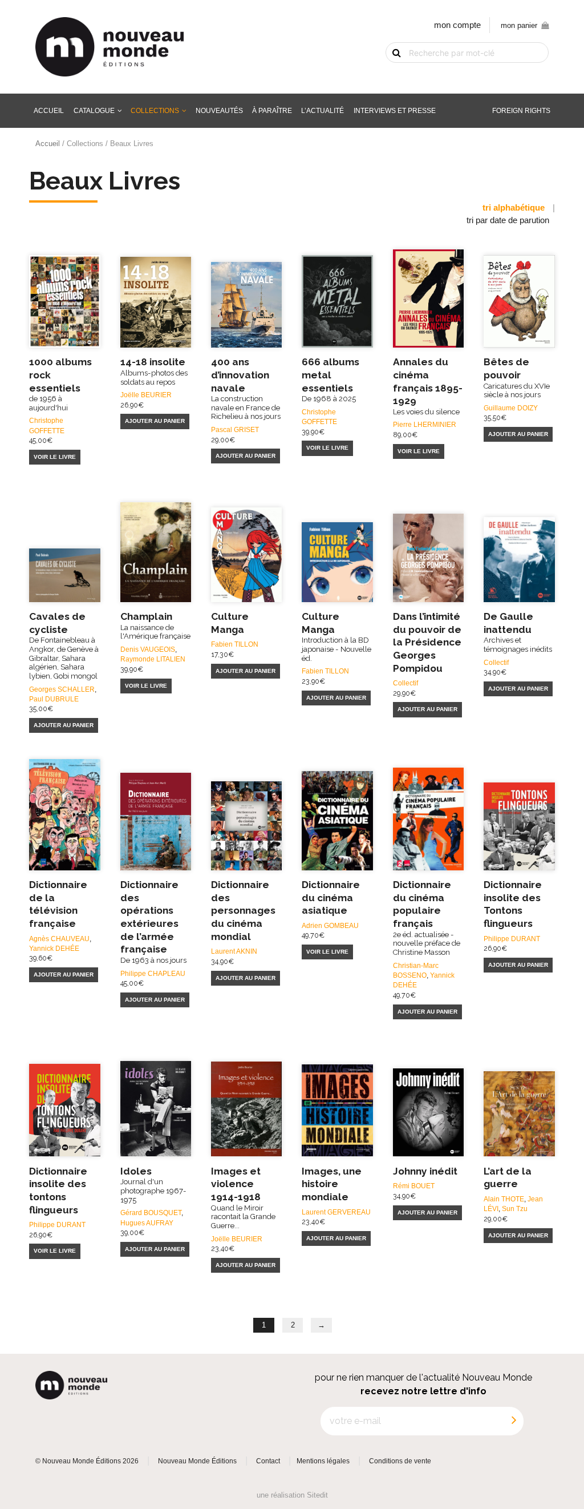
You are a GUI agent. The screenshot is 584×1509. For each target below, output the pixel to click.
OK (389, 71)
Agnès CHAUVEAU (59, 938)
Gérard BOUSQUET (150, 1212)
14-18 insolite (154, 371)
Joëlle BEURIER (146, 394)
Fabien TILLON (234, 644)
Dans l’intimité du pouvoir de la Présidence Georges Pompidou (427, 642)
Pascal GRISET (235, 429)
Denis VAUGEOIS (147, 649)
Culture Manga (336, 637)
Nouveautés (219, 110)
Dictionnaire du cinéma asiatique (331, 897)
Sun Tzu (515, 1208)
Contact (268, 1461)
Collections (155, 110)
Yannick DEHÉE (54, 948)
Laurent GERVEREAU (336, 1212)
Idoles (153, 1184)
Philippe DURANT (512, 938)
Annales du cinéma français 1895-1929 (428, 386)
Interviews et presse (395, 110)
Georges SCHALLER (62, 689)
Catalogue (94, 110)
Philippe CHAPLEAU (152, 973)
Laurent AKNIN (234, 951)
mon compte (457, 25)
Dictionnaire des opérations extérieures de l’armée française (153, 922)
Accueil (49, 110)
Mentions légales (323, 1461)
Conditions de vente (400, 1461)
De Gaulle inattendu (518, 632)
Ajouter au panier (155, 421)
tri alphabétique (513, 207)
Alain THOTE (504, 1199)
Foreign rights (521, 110)
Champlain (155, 625)
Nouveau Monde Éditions (197, 1461)
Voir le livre (55, 457)
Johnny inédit (425, 1171)
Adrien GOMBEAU (330, 925)
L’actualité (322, 110)
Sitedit (317, 1495)
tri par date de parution (508, 220)
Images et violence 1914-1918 (243, 1197)
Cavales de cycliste (64, 645)
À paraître (272, 110)
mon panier (519, 25)
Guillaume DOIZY (511, 407)
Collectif (405, 683)
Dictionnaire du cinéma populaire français (426, 918)
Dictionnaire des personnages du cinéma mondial (243, 910)
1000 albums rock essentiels (60, 384)
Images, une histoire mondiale (332, 1184)
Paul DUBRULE (54, 699)
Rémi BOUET (414, 1185)
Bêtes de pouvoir (517, 377)
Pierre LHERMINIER (424, 424)
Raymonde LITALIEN (152, 659)
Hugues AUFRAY (146, 1222)
